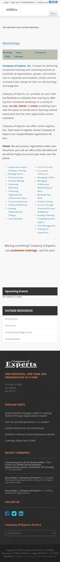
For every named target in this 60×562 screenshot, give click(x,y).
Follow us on (43, 2)
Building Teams (15, 173)
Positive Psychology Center (18, 332)
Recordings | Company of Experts (23, 477)
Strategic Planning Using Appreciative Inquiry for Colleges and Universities (29, 480)
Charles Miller (15, 469)
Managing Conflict (46, 177)
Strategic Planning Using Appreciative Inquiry (46, 219)
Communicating (15, 177)
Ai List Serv (10, 325)
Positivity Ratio (12, 338)
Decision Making (16, 180)
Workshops (11, 43)
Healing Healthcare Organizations (28, 491)
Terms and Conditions (46, 556)
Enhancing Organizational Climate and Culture (17, 194)
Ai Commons (11, 318)
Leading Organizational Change (15, 212)
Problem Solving (45, 201)
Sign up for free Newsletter (23, 2)
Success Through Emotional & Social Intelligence (46, 208)
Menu (53, 13)
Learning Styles (15, 218)
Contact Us (40, 52)
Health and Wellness (18, 204)
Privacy (30, 556)
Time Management (46, 225)
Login (6, 2)
